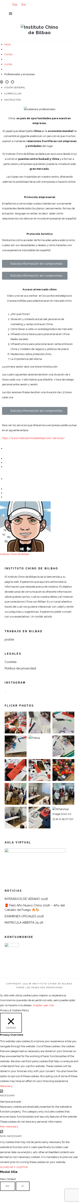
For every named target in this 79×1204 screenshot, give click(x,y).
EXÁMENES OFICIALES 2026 (24, 916)
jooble (9, 639)
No (8, 1186)
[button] (34, 264)
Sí (22, 1186)
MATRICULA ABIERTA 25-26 (24, 922)
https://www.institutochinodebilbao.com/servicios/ (33, 438)
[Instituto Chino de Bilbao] (39, 29)
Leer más (48, 1005)
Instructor (12, 100)
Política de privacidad (20, 668)
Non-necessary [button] (9, 1126)
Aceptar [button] (37, 1005)
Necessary (7, 1095)
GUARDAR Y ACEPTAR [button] (14, 1167)
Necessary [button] (6, 1086)
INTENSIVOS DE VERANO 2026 (26, 899)
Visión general (15, 87)
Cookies (10, 662)
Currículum (12, 93)
